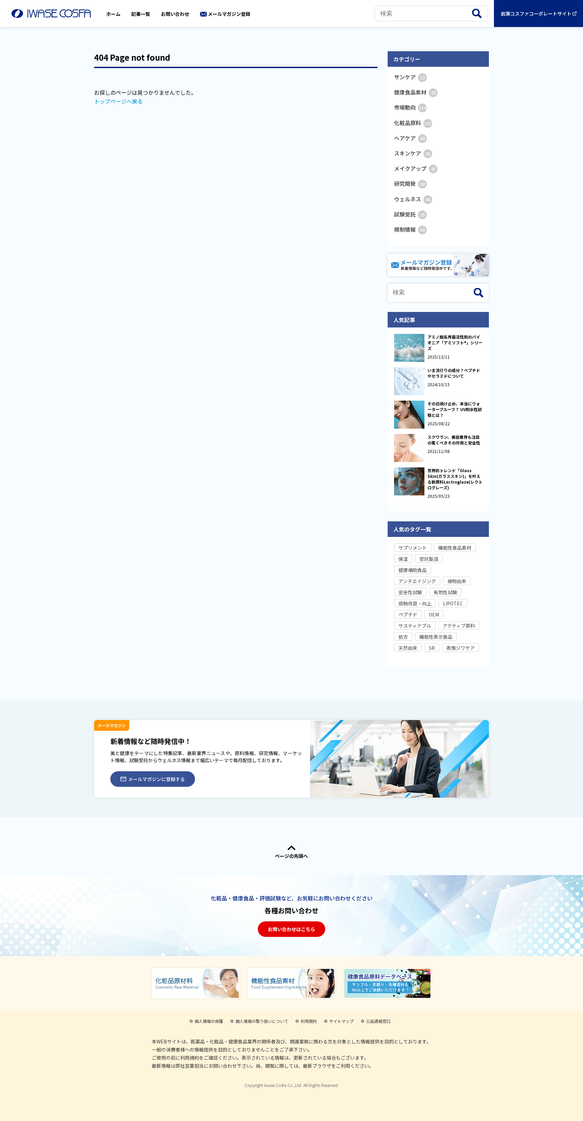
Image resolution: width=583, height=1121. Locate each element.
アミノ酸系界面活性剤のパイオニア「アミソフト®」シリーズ (454, 342)
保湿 (403, 558)
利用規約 (309, 1021)
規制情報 (409, 229)
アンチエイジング (417, 581)
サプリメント (412, 547)
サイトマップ (341, 1021)
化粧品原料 (413, 123)
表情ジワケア (460, 647)
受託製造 (428, 558)
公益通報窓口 (378, 1021)
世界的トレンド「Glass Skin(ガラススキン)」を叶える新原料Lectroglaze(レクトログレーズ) (454, 478)
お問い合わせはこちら (291, 929)
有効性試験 (445, 592)
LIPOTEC (453, 603)
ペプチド (407, 614)
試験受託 (409, 214)
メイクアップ (415, 168)
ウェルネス (412, 199)
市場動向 (410, 107)
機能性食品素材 (454, 547)
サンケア (409, 77)
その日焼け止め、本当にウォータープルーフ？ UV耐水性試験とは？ (454, 409)
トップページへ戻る (118, 101)
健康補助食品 (412, 570)
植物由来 (456, 581)
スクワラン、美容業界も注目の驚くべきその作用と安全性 (453, 439)
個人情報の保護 (209, 1021)
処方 (403, 636)
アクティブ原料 (459, 625)
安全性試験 (410, 592)
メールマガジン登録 (229, 13)
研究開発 (409, 183)
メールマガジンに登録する (156, 779)
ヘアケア (409, 138)
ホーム (113, 13)
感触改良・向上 (415, 603)
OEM (434, 614)
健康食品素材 (415, 92)
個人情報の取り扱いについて (261, 1021)
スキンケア (412, 153)
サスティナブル (414, 625)
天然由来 (407, 647)
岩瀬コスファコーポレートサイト (536, 13)
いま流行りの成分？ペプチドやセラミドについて (453, 373)
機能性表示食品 (435, 636)
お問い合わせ (175, 13)
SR (432, 647)
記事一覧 (140, 13)
